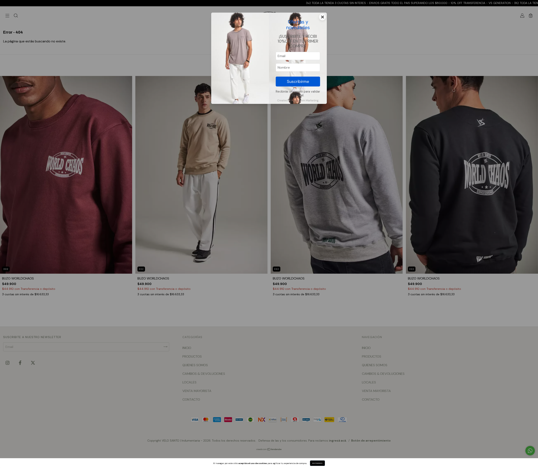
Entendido (317, 463)
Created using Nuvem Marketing (298, 100)
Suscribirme (298, 81)
